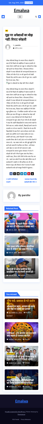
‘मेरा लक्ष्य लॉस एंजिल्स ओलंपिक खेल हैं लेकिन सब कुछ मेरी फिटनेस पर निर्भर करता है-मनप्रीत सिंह (21, 248)
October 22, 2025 (15, 312)
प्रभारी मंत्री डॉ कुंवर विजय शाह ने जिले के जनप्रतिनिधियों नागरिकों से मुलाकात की (21, 359)
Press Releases (26, 419)
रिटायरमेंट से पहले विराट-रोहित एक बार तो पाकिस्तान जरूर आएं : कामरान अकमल (21, 226)
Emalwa (21, 10)
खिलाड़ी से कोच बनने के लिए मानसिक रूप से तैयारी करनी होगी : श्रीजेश (21, 271)
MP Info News (11, 377)
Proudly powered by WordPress (15, 412)
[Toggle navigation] (20, 16)
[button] (36, 16)
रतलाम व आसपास (10, 353)
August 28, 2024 (15, 339)
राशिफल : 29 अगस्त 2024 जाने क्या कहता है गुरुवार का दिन (21, 334)
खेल (6, 30)
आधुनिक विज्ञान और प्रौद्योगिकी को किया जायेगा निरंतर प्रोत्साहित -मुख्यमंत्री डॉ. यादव (21, 382)
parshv (18, 45)
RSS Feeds (15, 419)
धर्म (8, 303)
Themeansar (21, 414)
